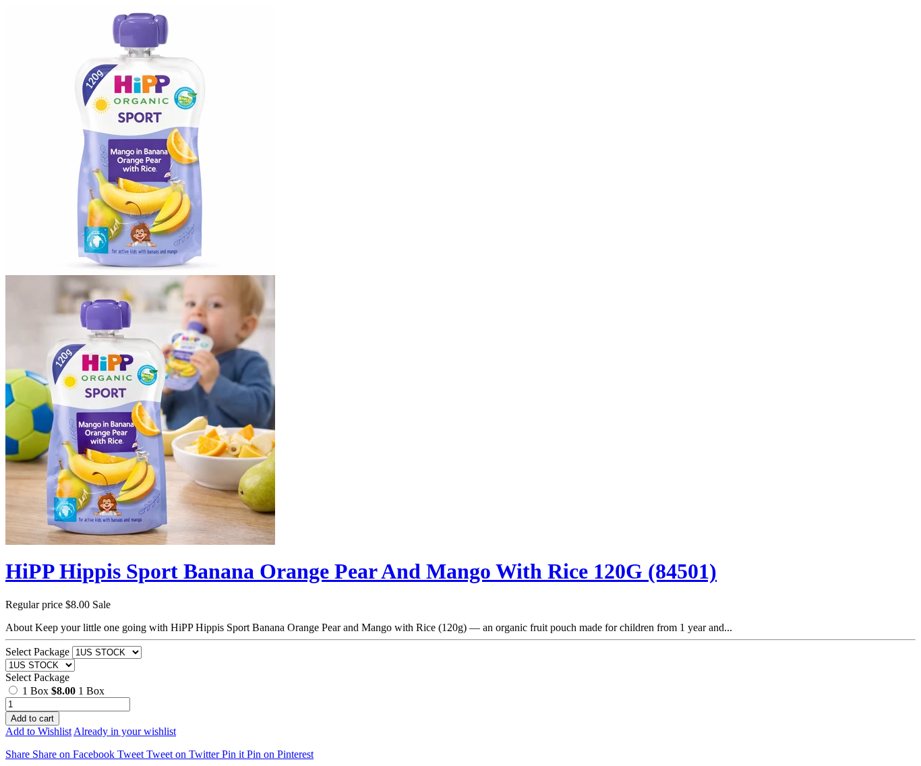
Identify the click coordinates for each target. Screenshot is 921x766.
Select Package (38, 651)
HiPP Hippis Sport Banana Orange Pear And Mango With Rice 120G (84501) (361, 571)
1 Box (49, 691)
